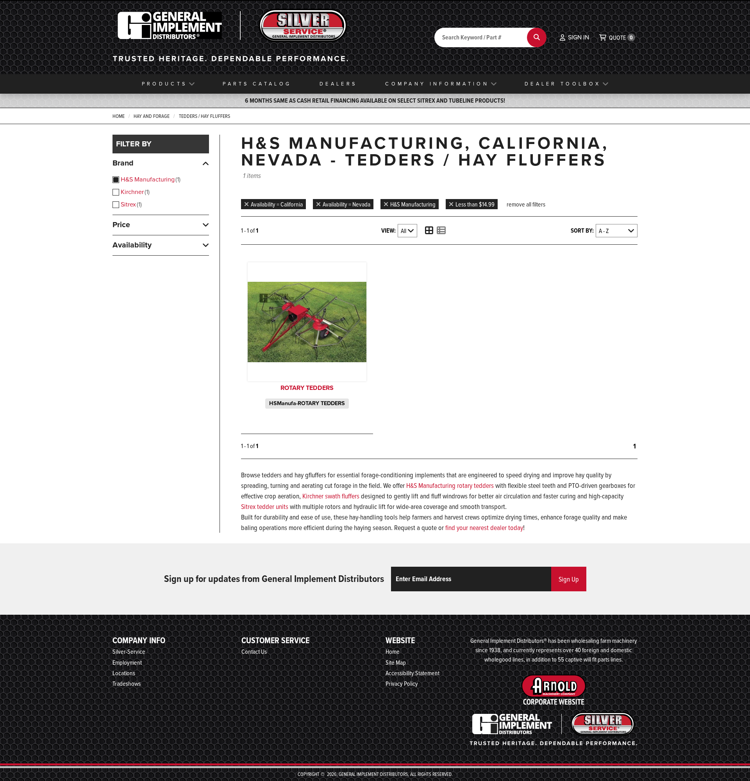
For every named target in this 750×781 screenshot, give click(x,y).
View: (388, 230)
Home (118, 115)
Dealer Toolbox (563, 83)
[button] (574, 37)
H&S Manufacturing (150, 179)
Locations (123, 673)
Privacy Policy (402, 683)
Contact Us (254, 651)
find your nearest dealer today (484, 527)
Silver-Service (128, 651)
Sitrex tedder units (264, 506)
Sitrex (130, 204)
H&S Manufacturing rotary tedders (450, 485)
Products (164, 83)
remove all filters (526, 204)
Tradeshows (126, 683)
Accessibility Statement (412, 673)
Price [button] (121, 224)
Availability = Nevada (346, 204)
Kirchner (134, 191)
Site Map (396, 662)
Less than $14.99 (475, 204)
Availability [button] (132, 245)
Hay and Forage (152, 115)
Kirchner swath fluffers (330, 496)
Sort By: (582, 230)
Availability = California (277, 204)
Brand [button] (123, 163)
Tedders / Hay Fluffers (204, 115)
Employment (127, 662)
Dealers (338, 83)
